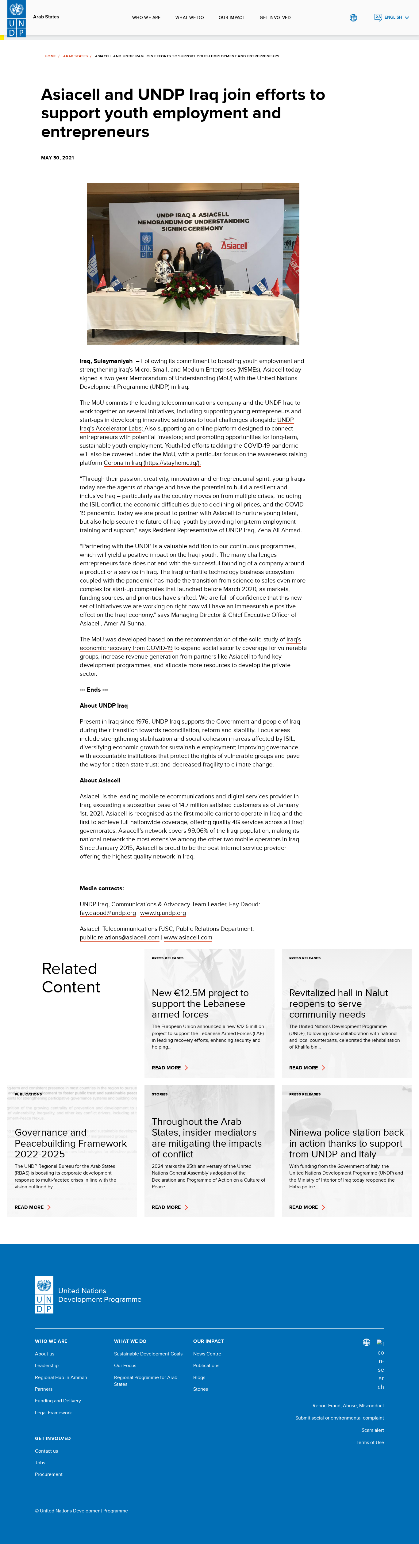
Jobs (40, 1462)
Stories (200, 1389)
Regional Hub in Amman (61, 1377)
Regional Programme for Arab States (145, 1381)
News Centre (207, 1354)
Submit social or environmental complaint (339, 1417)
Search (366, 18)
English (393, 17)
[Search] (380, 1365)
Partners (43, 1389)
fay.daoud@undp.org (108, 912)
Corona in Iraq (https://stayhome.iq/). (152, 462)
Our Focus (125, 1365)
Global (353, 18)
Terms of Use (370, 1442)
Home (50, 56)
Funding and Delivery (58, 1400)
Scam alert (373, 1430)
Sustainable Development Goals (148, 1354)
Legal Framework (53, 1412)
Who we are (146, 17)
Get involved (275, 17)
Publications (206, 1365)
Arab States (46, 17)
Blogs (199, 1377)
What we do (189, 17)
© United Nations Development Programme (81, 1511)
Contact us (46, 1451)
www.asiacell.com (188, 937)
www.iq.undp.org (163, 912)
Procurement (49, 1474)
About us (44, 1354)
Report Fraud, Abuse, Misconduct (348, 1405)
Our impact (232, 17)
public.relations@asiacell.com (120, 937)
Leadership (47, 1365)
